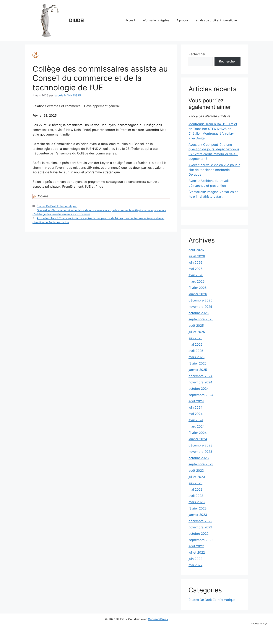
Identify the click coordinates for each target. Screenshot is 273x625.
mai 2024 (195, 414)
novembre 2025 (200, 307)
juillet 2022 (196, 552)
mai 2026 (195, 269)
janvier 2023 (197, 515)
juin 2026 (195, 262)
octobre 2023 (198, 458)
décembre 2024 (200, 376)
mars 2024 (196, 426)
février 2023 (197, 508)
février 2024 (197, 433)
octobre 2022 (198, 533)
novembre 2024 (200, 382)
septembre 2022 (200, 540)
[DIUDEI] (49, 20)
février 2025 (197, 363)
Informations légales (155, 20)
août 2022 (196, 546)
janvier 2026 (197, 294)
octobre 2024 (198, 388)
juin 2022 (195, 559)
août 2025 (196, 325)
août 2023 (196, 470)
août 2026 (196, 250)
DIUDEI (76, 20)
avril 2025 (195, 351)
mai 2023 (195, 489)
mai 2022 (195, 565)
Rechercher (196, 54)
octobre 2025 (198, 313)
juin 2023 (195, 483)
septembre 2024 (200, 395)
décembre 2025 (200, 300)
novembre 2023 (200, 452)
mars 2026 (196, 281)
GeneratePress (158, 619)
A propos (182, 20)
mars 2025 (196, 357)
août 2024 (196, 401)
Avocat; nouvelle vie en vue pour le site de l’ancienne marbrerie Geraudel (214, 169)
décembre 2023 (200, 445)
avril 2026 (195, 275)
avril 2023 (195, 496)
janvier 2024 (197, 439)
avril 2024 (195, 420)
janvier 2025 (197, 370)
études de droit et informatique (216, 20)
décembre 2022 (200, 521)
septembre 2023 (200, 464)
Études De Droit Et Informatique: (57, 206)
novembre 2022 (200, 527)
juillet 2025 (196, 332)
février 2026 (197, 288)
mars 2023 (196, 502)
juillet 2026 (196, 256)
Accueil (130, 20)
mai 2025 (195, 344)
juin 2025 (195, 338)
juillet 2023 (196, 477)
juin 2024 (195, 407)
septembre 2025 (200, 319)
